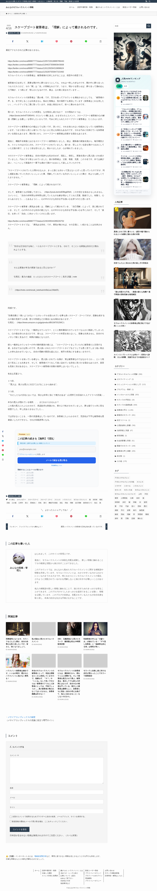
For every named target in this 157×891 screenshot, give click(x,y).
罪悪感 (140, 514)
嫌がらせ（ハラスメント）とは (71, 870)
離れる (140, 518)
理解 (71, 503)
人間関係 (124, 498)
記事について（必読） (68, 876)
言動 (127, 518)
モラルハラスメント (80, 499)
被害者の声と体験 (14, 33)
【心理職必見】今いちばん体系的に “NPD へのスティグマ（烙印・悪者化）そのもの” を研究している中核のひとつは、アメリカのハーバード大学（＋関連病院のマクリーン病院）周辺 (132, 179)
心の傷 (14, 503)
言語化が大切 (65, 881)
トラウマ (118, 486)
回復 (8, 503)
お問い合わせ (109, 870)
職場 (147, 514)
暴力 (45, 503)
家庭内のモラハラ (126, 415)
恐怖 (139, 506)
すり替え (12, 499)
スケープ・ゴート (46, 499)
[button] (13, 41)
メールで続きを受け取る (56, 460)
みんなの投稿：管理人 (19, 569)
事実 (116, 498)
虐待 (116, 518)
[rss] (146, 1)
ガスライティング (125, 379)
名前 (11, 788)
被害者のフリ (87, 503)
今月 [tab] (125, 86)
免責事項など (65, 883)
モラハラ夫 (128, 490)
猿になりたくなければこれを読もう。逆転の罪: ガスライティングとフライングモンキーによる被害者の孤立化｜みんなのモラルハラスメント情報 (132, 97)
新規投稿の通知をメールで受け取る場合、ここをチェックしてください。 (40, 821)
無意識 (141, 510)
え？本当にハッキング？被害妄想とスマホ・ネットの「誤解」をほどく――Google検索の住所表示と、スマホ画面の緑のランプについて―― (132, 134)
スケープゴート (33, 499)
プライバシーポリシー (28, 454)
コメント (14, 755)
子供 (121, 506)
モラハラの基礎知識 (127, 405)
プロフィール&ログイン (93, 876)
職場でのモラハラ (126, 446)
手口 (122, 510)
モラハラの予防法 (125, 400)
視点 (95, 503)
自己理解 (78, 503)
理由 (66, 503)
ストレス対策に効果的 (50, 876)
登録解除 (88, 878)
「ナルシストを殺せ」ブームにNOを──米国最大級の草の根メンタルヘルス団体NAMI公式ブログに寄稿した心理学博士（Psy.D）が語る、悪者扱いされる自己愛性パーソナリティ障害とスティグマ (132, 116)
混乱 (61, 503)
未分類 (121, 456)
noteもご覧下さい (66, 878)
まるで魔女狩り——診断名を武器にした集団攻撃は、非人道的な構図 (132, 148)
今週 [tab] (119, 86)
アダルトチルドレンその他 (124, 482)
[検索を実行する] (148, 26)
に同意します (32, 454)
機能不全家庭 (53, 503)
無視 (116, 514)
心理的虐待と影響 (126, 425)
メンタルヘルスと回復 (128, 395)
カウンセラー (21, 499)
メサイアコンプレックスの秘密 (21, 717)
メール (12, 798)
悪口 (145, 506)
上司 (140, 494)
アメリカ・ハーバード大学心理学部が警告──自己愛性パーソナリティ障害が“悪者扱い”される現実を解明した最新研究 (132, 161)
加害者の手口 (125, 410)
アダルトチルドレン (122, 478)
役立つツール (123, 420)
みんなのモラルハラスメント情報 (19, 7)
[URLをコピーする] (100, 41)
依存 (138, 498)
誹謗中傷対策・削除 (49, 870)
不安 (146, 494)
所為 (39, 503)
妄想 (145, 502)
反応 (124, 502)
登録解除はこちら (56, 465)
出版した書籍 (47, 873)
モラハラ (118, 490)
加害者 (95, 499)
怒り (26, 503)
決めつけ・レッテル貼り (69, 873)
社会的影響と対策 (125, 441)
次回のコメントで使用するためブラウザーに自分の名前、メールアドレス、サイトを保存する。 (49, 816)
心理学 (21, 503)
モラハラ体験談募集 (112, 873)
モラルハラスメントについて (125, 494)
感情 (116, 510)
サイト (12, 807)
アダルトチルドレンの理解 (129, 374)
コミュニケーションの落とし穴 (131, 384)
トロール (127, 486)
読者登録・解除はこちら (113, 876)
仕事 (131, 498)
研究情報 (122, 436)
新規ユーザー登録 (91, 870)
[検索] (149, 1)
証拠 (133, 518)
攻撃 (128, 510)
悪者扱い (33, 503)
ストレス (57, 499)
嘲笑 (100, 499)
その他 (122, 461)
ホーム (37, 870)
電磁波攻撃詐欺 (40, 856)
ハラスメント (67, 499)
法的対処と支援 (125, 430)
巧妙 (127, 506)
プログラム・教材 (125, 389)
